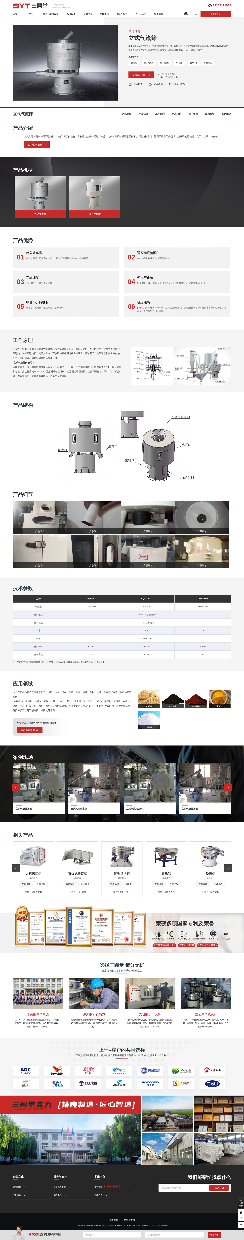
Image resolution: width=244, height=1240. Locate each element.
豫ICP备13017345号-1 (132, 1225)
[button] (228, 787)
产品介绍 (126, 113)
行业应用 (71, 13)
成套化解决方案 (50, 13)
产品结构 (176, 113)
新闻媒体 (104, 13)
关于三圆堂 (140, 13)
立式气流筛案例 (24, 808)
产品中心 (30, 13)
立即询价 (41, 884)
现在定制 (214, 1235)
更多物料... (207, 63)
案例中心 (87, 13)
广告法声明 (129, 1220)
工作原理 (160, 113)
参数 (40, 891)
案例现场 (226, 113)
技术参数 (193, 113)
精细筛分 (134, 31)
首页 (15, 13)
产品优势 (143, 113)
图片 (27, 891)
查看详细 (26, 884)
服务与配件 (122, 13)
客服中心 (99, 1176)
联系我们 (158, 13)
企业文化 (18, 1176)
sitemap (165, 1225)
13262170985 (222, 5)
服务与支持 (60, 1176)
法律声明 (113, 1220)
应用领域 (209, 113)
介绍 (33, 891)
